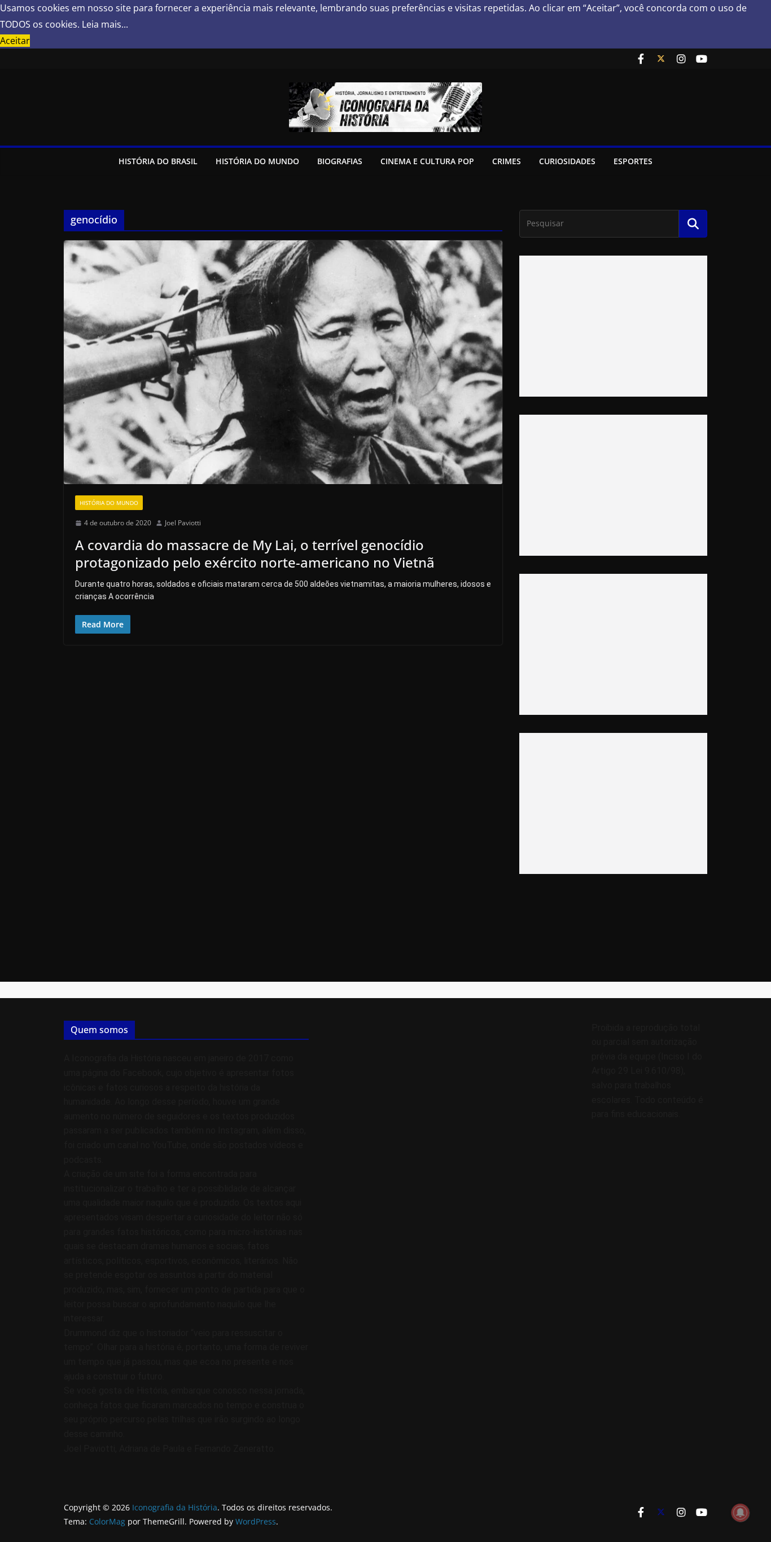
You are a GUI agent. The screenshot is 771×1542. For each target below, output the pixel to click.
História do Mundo (257, 161)
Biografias (339, 161)
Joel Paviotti (183, 523)
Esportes (633, 161)
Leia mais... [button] (105, 24)
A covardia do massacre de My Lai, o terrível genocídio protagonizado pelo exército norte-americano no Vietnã (255, 553)
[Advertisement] (613, 326)
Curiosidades (567, 161)
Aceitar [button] (15, 40)
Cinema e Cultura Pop (427, 161)
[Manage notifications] (740, 1513)
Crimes (506, 161)
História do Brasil (158, 161)
